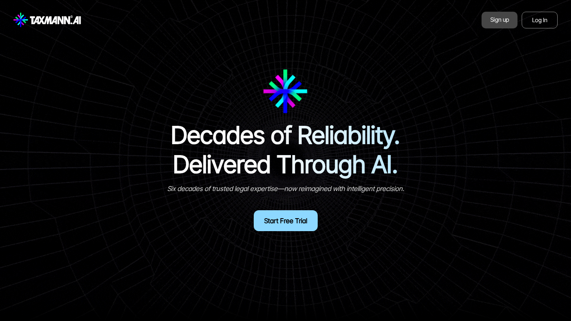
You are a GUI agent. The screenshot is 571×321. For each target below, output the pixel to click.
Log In (540, 19)
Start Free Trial (285, 221)
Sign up (499, 19)
